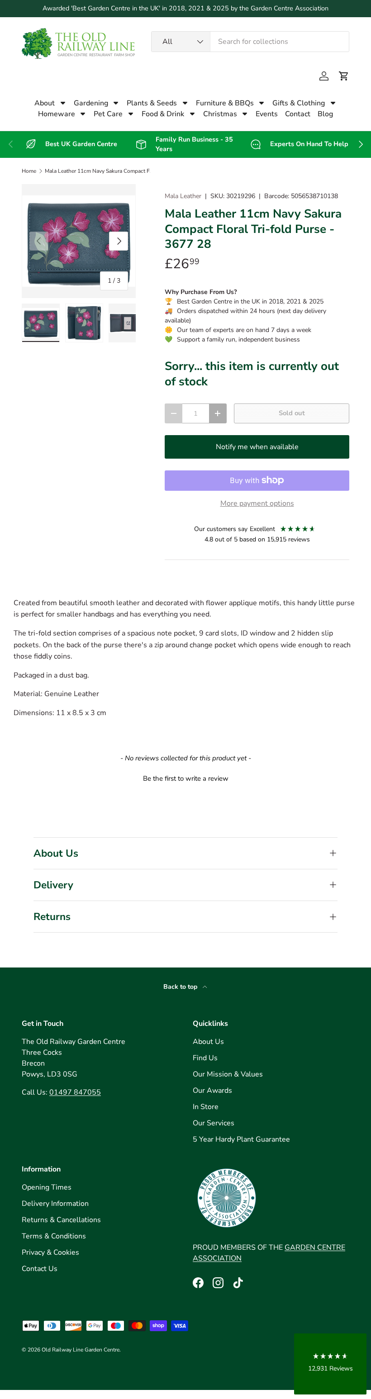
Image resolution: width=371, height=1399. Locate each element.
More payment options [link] (257, 503)
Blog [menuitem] (325, 114)
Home (29, 171)
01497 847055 (75, 1092)
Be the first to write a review (185, 778)
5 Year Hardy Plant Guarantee (241, 1139)
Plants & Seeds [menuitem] (152, 103)
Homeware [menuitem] (56, 114)
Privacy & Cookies (50, 1252)
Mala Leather (183, 196)
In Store (206, 1107)
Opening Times (46, 1187)
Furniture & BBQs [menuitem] (225, 103)
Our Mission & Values (228, 1074)
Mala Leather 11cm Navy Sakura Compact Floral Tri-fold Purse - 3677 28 (99, 171)
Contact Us (39, 1269)
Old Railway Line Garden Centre (80, 1349)
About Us (208, 1042)
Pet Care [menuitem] (108, 114)
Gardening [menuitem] (91, 103)
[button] (344, 76)
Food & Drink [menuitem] (163, 114)
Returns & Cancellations (61, 1220)
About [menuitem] (44, 103)
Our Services (213, 1123)
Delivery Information (55, 1204)
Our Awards (212, 1090)
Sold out (292, 412)
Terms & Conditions (54, 1236)
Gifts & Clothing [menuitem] (298, 103)
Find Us (205, 1058)
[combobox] (250, 42)
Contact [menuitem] (297, 114)
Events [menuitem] (267, 114)
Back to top (181, 986)
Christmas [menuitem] (220, 114)
